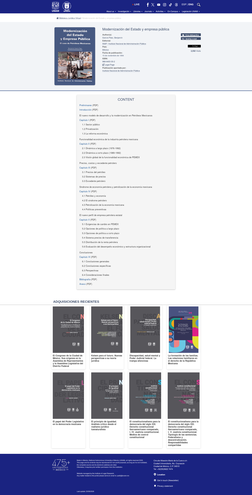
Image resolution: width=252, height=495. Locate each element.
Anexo (82, 283)
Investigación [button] (124, 11)
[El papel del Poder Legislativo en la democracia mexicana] (68, 409)
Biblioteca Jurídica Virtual (70, 18)
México (105, 49)
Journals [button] (148, 11)
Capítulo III (84, 167)
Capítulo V (84, 219)
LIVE (137, 4)
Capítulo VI (84, 256)
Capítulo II (84, 143)
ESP (184, 4)
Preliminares (85, 105)
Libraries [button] (137, 11)
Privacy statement (165, 486)
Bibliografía (84, 279)
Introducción (85, 109)
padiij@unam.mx (123, 475)
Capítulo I (84, 120)
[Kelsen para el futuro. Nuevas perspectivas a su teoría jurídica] (107, 337)
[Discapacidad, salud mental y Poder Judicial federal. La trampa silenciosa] (145, 337)
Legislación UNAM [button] (190, 11)
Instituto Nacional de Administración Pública (121, 70)
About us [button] (110, 11)
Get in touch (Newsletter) (168, 480)
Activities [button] (160, 11)
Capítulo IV (84, 191)
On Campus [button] (172, 11)
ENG (190, 4)
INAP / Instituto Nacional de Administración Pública (124, 43)
